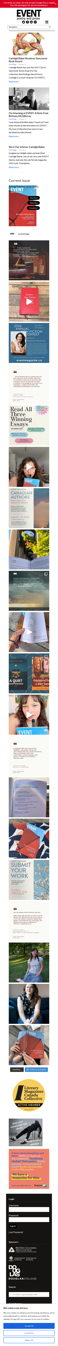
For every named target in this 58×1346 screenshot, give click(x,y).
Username (14, 1205)
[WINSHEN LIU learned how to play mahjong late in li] (29, 797)
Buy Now (33, 198)
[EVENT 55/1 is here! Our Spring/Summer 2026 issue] (29, 1045)
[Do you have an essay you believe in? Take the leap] (29, 384)
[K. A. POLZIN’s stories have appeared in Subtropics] (29, 549)
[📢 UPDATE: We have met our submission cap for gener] (29, 880)
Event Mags (13, 64)
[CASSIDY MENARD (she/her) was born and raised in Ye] (29, 756)
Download (33, 208)
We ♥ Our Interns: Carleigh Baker (27, 146)
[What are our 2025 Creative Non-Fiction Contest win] (29, 426)
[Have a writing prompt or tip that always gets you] (29, 302)
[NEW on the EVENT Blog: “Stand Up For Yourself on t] (29, 1004)
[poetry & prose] (29, 15)
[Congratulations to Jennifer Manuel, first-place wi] (29, 921)
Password (13, 1215)
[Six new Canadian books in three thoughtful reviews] (29, 673)
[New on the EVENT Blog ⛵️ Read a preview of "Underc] (29, 591)
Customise (29, 1333)
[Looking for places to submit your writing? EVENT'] (29, 715)
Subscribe (33, 203)
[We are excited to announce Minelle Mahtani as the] (29, 343)
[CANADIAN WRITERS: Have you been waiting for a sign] (29, 467)
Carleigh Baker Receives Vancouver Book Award (28, 60)
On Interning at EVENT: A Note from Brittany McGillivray (28, 115)
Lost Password (16, 1232)
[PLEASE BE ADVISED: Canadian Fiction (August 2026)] (29, 508)
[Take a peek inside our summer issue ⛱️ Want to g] (29, 632)
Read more (14, 81)
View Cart (49, 22)
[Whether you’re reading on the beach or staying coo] (29, 839)
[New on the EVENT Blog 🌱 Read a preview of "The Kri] (29, 260)
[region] (29, 1325)
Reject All (29, 1340)
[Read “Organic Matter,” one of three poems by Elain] (29, 963)
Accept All (29, 1326)
